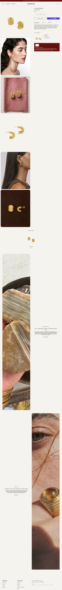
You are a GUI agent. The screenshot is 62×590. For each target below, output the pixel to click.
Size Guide (4, 582)
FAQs (18, 588)
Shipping (18, 584)
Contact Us (19, 582)
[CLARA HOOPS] (31, 239)
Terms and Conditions (20, 587)
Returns (18, 585)
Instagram (4, 587)
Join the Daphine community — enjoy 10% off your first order (31, 0)
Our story (3, 584)
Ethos (3, 585)
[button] (3, 4)
